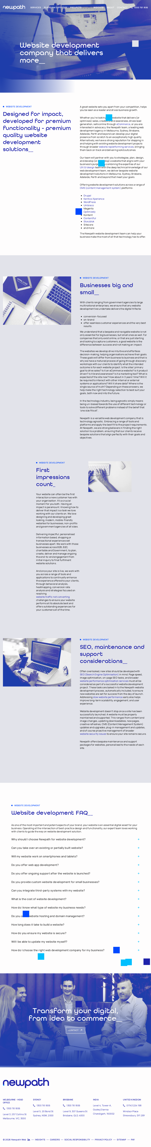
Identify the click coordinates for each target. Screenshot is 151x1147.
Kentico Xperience (94, 198)
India (96, 1099)
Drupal (87, 195)
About (110, 7)
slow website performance (108, 697)
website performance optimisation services (104, 681)
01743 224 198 (134, 1105)
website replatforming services (116, 146)
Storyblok (89, 221)
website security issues (93, 733)
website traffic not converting (53, 596)
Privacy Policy (103, 1139)
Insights (98, 7)
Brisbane (68, 1099)
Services (35, 7)
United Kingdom (132, 1099)
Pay (133, 1139)
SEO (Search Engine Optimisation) (99, 674)
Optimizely (90, 211)
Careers (55, 1139)
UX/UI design (87, 167)
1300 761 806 (141, 7)
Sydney (37, 1099)
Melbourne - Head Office (13, 1101)
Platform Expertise (55, 7)
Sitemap (121, 1139)
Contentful (90, 218)
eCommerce (123, 124)
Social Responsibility (77, 1139)
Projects (76, 7)
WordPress (90, 202)
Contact (122, 7)
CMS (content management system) (100, 188)
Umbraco (89, 205)
